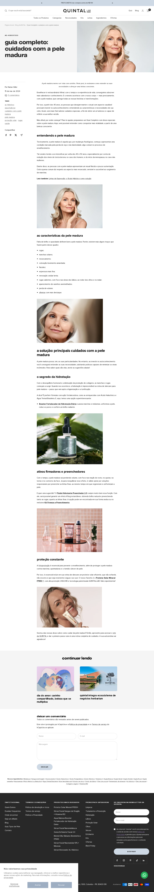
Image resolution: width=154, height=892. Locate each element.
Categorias (57, 18)
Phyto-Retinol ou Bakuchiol (32, 781)
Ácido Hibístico (89, 779)
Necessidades (71, 18)
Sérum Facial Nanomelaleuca (65, 828)
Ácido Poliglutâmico (77, 779)
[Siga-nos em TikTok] (137, 860)
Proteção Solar (92, 823)
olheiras (42, 292)
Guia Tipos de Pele (12, 826)
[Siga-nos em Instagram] (123, 860)
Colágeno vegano (72, 784)
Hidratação (90, 815)
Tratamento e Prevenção (96, 811)
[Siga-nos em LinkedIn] (143, 860)
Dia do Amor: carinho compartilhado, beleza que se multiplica (54, 698)
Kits (82, 18)
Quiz (130, 11)
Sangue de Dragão (37, 779)
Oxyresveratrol (50, 779)
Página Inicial (9, 25)
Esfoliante (90, 834)
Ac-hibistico (131, 781)
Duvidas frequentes (13, 811)
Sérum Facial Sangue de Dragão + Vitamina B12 (67, 812)
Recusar (61, 885)
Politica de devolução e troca (37, 807)
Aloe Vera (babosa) (65, 781)
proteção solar (11, 120)
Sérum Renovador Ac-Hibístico (66, 850)
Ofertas (113, 18)
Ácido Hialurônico (63, 779)
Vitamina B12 (84, 784)
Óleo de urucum (102, 781)
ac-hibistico (11, 35)
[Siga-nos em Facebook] (117, 860)
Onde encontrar (11, 815)
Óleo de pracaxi (141, 781)
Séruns (88, 830)
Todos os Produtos (41, 18)
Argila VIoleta (128, 779)
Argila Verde (118, 779)
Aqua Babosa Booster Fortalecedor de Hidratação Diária (65, 821)
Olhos (88, 826)
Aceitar (38, 885)
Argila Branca (108, 779)
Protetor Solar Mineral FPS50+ (66, 807)
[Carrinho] (148, 11)
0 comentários (13, 95)
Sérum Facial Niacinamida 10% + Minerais (66, 844)
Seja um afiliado (11, 819)
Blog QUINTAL (20, 25)
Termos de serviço (99, 724)
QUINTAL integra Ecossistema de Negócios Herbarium (98, 697)
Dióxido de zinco (78, 781)
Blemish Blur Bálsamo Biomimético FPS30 (67, 837)
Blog (137, 11)
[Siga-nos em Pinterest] (130, 860)
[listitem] (6, 135)
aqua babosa (10, 108)
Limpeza (89, 807)
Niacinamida (18, 781)
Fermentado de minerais (117, 781)
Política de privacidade (78, 724)
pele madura (10, 117)
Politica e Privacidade (34, 815)
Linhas (89, 18)
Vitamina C (99, 779)
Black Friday (90, 846)
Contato (8, 830)
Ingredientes (101, 18)
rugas (20, 120)
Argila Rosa (138, 779)
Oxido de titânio (90, 781)
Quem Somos (10, 807)
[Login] (143, 11)
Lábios (88, 819)
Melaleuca (27, 779)
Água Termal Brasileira (50, 781)
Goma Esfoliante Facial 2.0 (64, 832)
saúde (7, 123)
